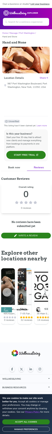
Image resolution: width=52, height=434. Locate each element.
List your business (40, 4)
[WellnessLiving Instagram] (40, 369)
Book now (14, 167)
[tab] (14, 167)
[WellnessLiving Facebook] (12, 369)
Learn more (42, 125)
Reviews (39, 167)
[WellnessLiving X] (21, 369)
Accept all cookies (26, 422)
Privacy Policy (32, 411)
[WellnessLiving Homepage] (26, 353)
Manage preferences (26, 429)
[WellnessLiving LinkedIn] (31, 369)
